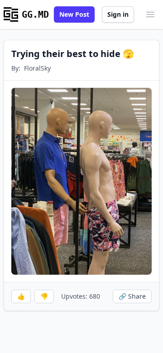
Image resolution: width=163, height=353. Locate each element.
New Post (74, 14)
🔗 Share (132, 296)
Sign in (118, 14)
